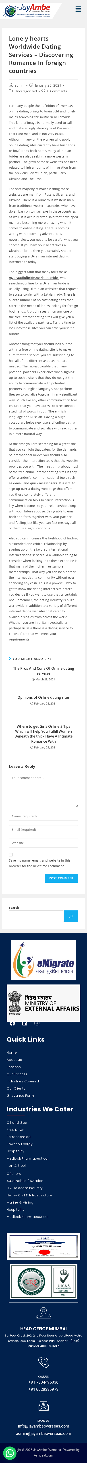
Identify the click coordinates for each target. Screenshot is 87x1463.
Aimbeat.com (43, 1455)
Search (14, 908)
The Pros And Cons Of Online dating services (43, 671)
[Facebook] (12, 1023)
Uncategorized (26, 91)
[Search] (71, 916)
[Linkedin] (24, 1023)
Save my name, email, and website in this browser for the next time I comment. (39, 863)
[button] (78, 9)
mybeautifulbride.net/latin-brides (34, 278)
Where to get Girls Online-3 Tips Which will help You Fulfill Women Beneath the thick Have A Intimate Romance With (43, 734)
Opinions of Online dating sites (43, 697)
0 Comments (57, 91)
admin (20, 85)
